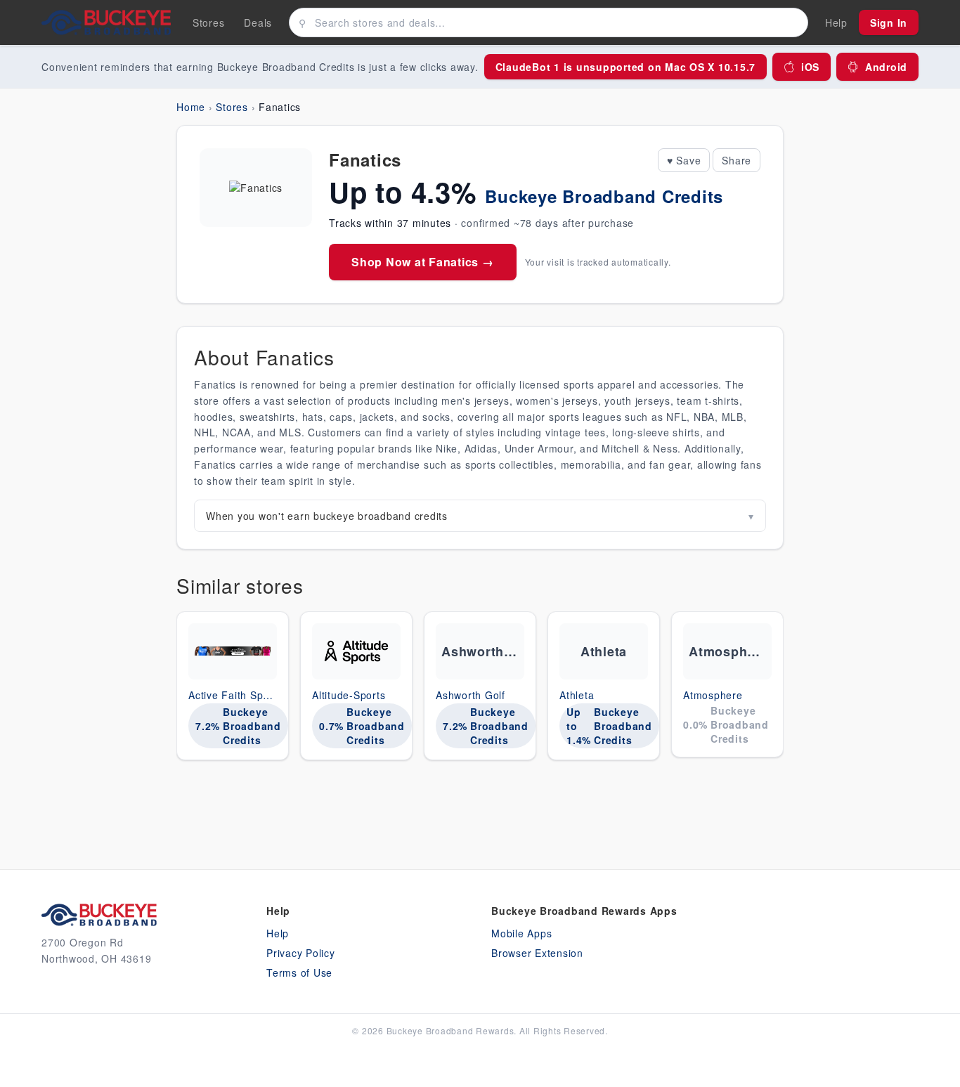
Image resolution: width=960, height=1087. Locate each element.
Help (277, 933)
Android (886, 67)
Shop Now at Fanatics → (422, 262)
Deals (258, 22)
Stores (209, 22)
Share (736, 160)
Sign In (888, 22)
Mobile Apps (521, 933)
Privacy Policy (300, 953)
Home (190, 107)
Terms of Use (299, 972)
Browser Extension (537, 953)
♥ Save (684, 160)
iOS (810, 67)
